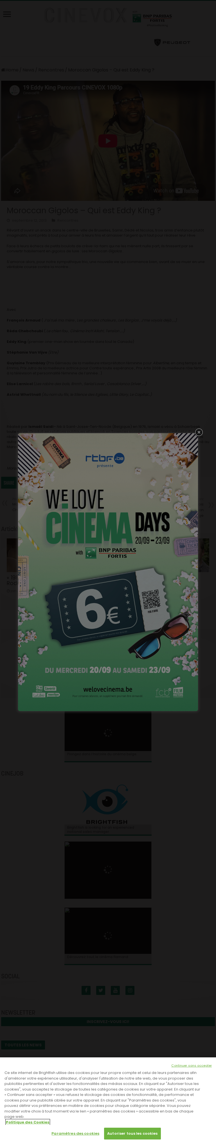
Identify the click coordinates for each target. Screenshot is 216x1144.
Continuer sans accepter (191, 1065)
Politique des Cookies (28, 1122)
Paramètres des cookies (75, 1133)
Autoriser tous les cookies (132, 1133)
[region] (108, 1100)
